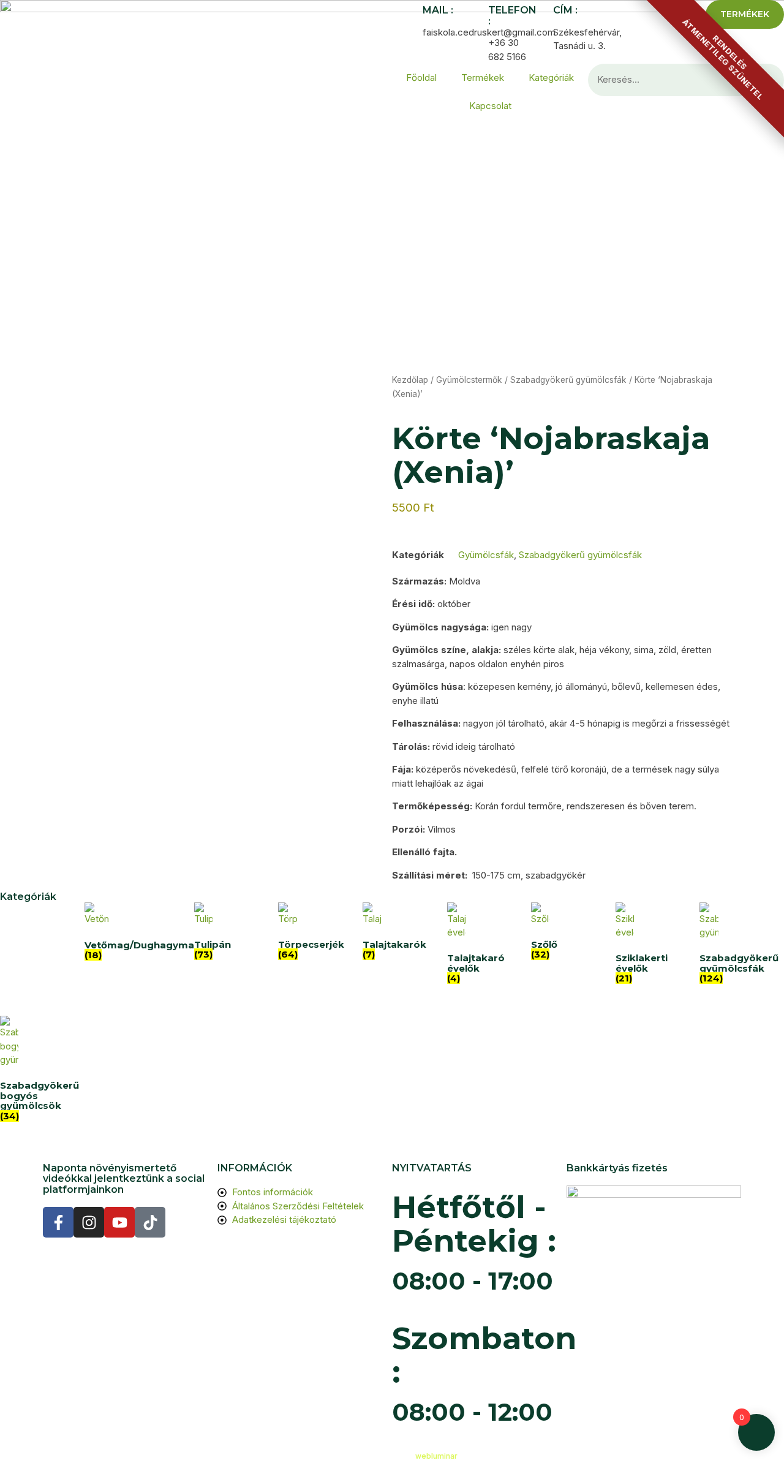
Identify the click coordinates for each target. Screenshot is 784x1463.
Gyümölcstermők (469, 380)
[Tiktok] (150, 1222)
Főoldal (421, 77)
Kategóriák (551, 77)
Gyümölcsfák (486, 555)
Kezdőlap (410, 380)
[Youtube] (119, 1222)
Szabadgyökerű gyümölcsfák (568, 380)
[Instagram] (89, 1222)
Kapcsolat (490, 106)
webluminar (436, 1456)
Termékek (482, 77)
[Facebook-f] (58, 1222)
